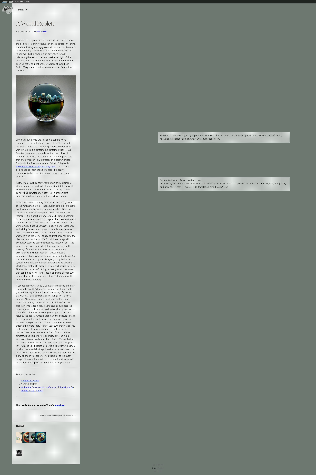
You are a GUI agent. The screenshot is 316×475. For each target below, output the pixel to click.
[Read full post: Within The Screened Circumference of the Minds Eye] (40, 437)
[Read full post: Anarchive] (21, 437)
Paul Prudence (41, 31)
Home (4, 1)
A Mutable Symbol (30, 381)
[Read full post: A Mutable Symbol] (28, 437)
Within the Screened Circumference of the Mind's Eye (47, 387)
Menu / (21, 9)
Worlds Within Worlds (32, 391)
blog (11, 1)
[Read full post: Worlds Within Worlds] (34, 437)
